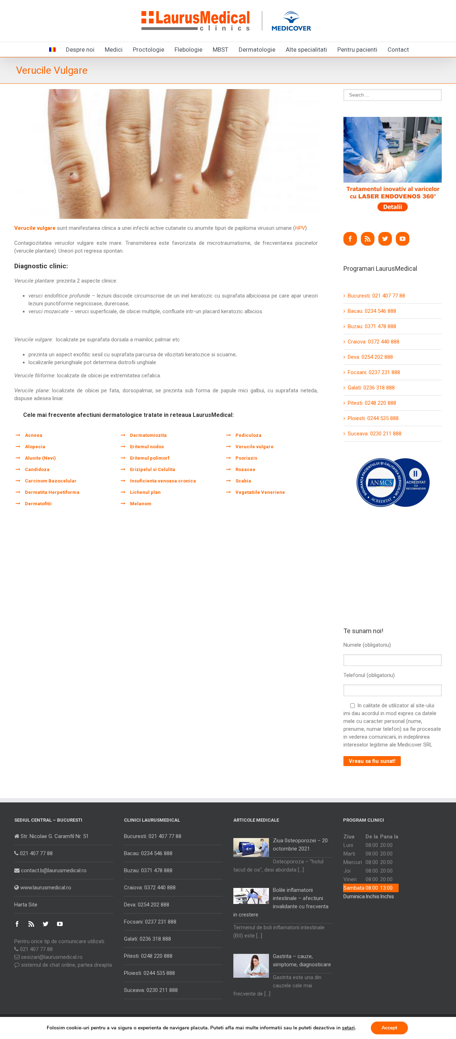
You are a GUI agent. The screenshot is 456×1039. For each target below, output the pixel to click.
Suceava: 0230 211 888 (374, 433)
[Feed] (367, 238)
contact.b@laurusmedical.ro (53, 870)
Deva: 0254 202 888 (370, 357)
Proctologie (148, 49)
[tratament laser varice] (392, 121)
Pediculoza (248, 435)
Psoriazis (246, 458)
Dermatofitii (38, 503)
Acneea (33, 435)
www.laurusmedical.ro (45, 887)
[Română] (52, 49)
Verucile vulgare (254, 446)
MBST (220, 49)
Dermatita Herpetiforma (52, 492)
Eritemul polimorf (150, 458)
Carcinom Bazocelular (51, 481)
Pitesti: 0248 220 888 (372, 403)
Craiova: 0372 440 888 (373, 341)
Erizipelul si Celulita (152, 469)
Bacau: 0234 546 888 (372, 311)
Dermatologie (257, 49)
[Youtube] (402, 238)
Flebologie (188, 49)
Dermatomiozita (148, 435)
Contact (398, 49)
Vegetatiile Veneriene (260, 492)
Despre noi (80, 49)
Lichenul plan (145, 492)
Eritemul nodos (147, 446)
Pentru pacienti (357, 49)
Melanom (140, 503)
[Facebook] (350, 238)
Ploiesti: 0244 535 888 (373, 418)
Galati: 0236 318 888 (371, 387)
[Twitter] (385, 238)
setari (348, 1028)
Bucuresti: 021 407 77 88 (376, 296)
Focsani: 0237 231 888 (374, 372)
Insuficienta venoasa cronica (163, 481)
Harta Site (25, 904)
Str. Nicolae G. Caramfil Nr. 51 (54, 836)
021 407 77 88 (36, 853)
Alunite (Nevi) (40, 458)
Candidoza (37, 469)
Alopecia (35, 446)
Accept (389, 1027)
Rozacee (245, 469)
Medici (114, 49)
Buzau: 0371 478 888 (372, 326)
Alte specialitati (306, 49)
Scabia (243, 481)
